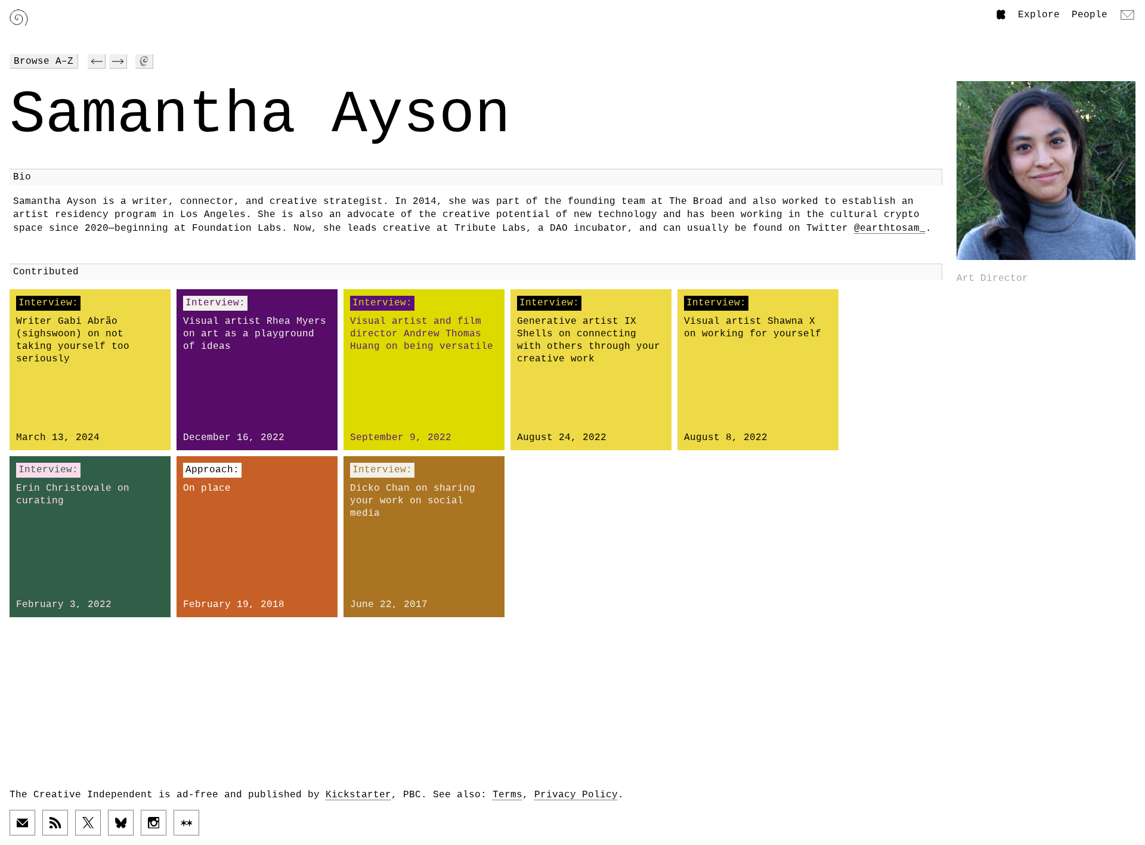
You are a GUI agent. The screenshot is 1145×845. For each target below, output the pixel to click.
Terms (507, 795)
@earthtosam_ (890, 228)
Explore (1039, 15)
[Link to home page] (19, 18)
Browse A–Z (43, 61)
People (1089, 15)
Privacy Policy (576, 795)
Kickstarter (358, 795)
